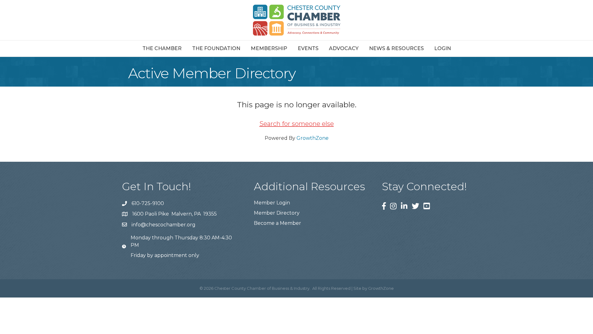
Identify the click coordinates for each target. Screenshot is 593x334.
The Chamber (162, 48)
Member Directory (277, 213)
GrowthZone (312, 138)
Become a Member (277, 223)
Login (442, 48)
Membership (269, 48)
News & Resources (396, 48)
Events (308, 48)
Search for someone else (296, 123)
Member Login (272, 203)
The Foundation (216, 48)
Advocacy (344, 48)
